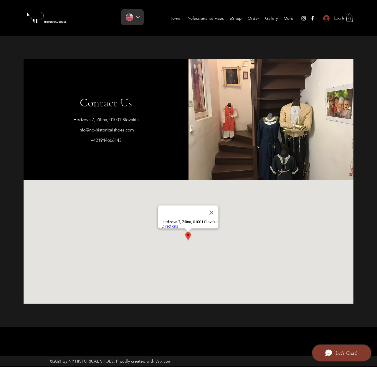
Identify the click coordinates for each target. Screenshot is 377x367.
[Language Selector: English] (132, 17)
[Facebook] (312, 18)
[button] (349, 18)
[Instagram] (304, 18)
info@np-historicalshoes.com (106, 130)
